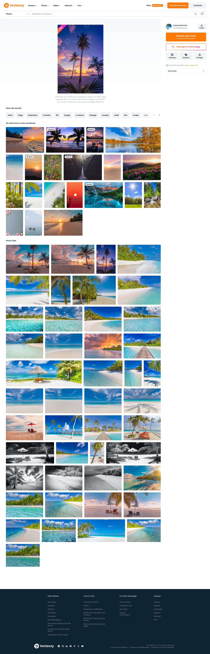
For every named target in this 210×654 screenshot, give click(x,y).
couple (136, 115)
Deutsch (157, 613)
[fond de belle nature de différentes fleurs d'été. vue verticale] (53, 167)
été (57, 115)
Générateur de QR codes (58, 634)
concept (105, 115)
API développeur (54, 620)
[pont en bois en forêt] (83, 167)
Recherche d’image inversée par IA (59, 624)
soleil (116, 115)
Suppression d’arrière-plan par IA (59, 630)
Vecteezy (51, 605)
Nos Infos (123, 609)
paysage (92, 115)
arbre (10, 115)
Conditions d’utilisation (119, 647)
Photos (44, 5)
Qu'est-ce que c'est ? (191, 65)
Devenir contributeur (125, 614)
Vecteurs (31, 5)
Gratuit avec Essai (186, 37)
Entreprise (52, 613)
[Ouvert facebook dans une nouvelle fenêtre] (59, 646)
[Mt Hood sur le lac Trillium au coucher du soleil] (94, 140)
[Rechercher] (195, 13)
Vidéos (56, 5)
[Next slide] (157, 115)
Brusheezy (52, 602)
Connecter (197, 5)
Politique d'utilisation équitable (162, 647)
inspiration (32, 115)
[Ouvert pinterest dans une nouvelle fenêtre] (71, 646)
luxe (146, 115)
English (157, 602)
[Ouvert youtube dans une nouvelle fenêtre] (82, 646)
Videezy (51, 609)
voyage (67, 115)
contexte (47, 115)
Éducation (52, 616)
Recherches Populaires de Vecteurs (94, 614)
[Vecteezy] (14, 5)
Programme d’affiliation (93, 609)
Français (157, 616)
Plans (148, 5)
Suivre (201, 28)
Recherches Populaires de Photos (94, 619)
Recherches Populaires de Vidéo (94, 625)
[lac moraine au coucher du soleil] (104, 195)
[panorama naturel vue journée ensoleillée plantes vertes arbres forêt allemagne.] (133, 195)
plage (20, 115)
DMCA (86, 605)
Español (157, 605)
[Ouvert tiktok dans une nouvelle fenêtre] (75, 646)
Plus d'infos (172, 71)
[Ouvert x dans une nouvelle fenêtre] (78, 646)
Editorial (68, 5)
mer (125, 115)
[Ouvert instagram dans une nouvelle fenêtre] (63, 646)
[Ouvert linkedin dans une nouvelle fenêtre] (67, 646)
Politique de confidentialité (139, 647)
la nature (80, 115)
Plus (79, 5)
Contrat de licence (91, 602)
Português (158, 609)
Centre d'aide (125, 602)
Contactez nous (126, 605)
